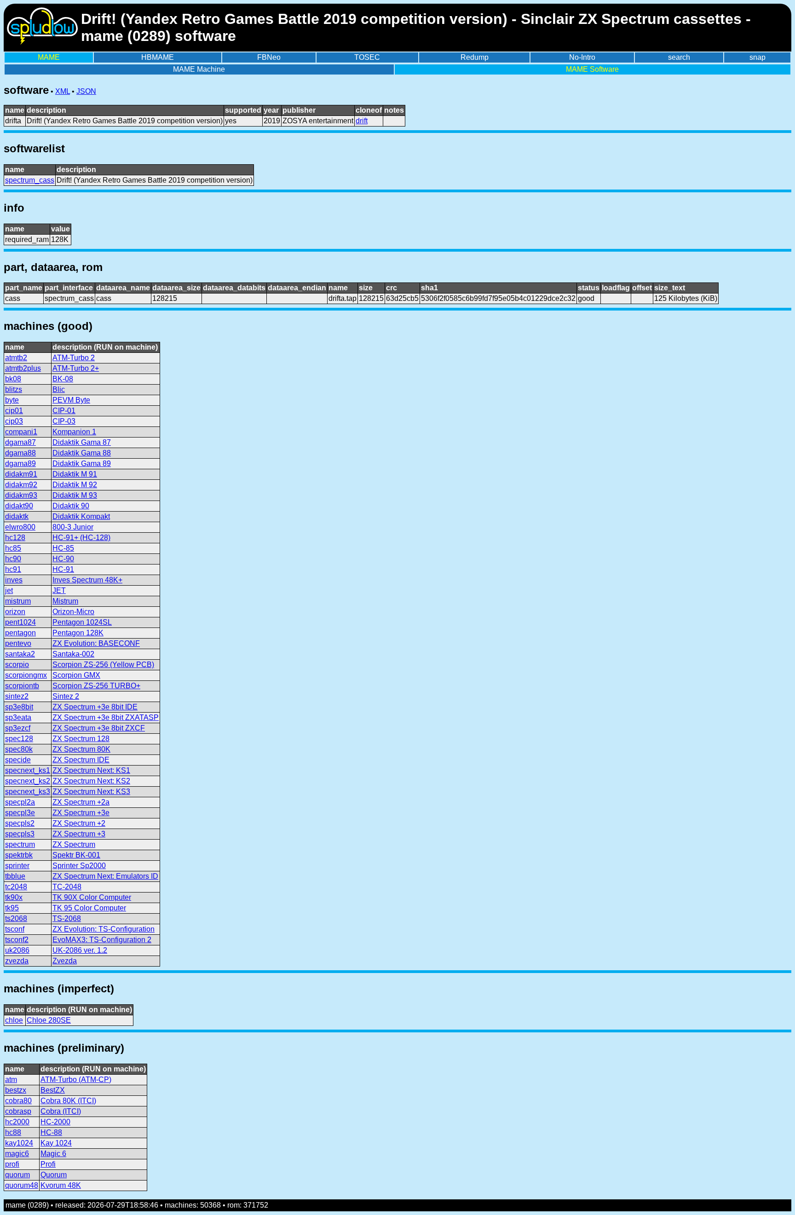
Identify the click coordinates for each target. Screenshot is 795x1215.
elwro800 (20, 527)
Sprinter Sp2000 (79, 866)
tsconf (14, 929)
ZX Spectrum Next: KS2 (91, 781)
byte (12, 400)
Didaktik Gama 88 (81, 453)
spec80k (19, 749)
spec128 (19, 739)
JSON (86, 91)
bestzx (15, 1090)
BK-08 (62, 379)
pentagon (20, 633)
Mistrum (65, 601)
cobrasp (18, 1111)
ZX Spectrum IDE (80, 760)
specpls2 (20, 823)
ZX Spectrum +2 (78, 823)
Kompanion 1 (74, 432)
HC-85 (63, 548)
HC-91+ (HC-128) (81, 537)
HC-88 (51, 1132)
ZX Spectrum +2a (80, 802)
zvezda (17, 961)
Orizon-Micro (73, 612)
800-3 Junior (72, 527)
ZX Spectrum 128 (80, 739)
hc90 (13, 559)
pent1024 (20, 622)
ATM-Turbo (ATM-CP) (75, 1079)
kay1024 (19, 1143)
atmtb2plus (23, 368)
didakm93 (21, 495)
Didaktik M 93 (74, 495)
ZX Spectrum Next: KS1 (91, 770)
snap (757, 57)
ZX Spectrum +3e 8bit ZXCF (98, 728)
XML (62, 91)
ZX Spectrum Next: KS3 (91, 791)
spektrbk (19, 855)
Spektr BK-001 (76, 855)
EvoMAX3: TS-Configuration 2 (101, 940)
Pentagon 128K (78, 633)
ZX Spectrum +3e (80, 813)
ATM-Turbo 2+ (75, 368)
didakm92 (21, 485)
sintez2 (17, 696)
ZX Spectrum (73, 844)
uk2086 (17, 950)
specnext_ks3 (27, 791)
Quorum (53, 1175)
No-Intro (582, 57)
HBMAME (157, 57)
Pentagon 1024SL (82, 622)
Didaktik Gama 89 (81, 463)
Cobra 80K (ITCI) (68, 1101)
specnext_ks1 (27, 770)
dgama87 (20, 442)
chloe (14, 1020)
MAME (49, 57)
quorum (17, 1175)
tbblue (15, 876)
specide (18, 760)
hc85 (13, 548)
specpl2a (20, 802)
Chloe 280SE (49, 1020)
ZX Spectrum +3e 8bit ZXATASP (105, 717)
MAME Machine (199, 69)
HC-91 (63, 569)
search (679, 57)
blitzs (13, 389)
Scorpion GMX (76, 675)
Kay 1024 (56, 1143)
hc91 (13, 569)
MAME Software (592, 69)
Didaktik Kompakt (81, 516)
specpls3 (20, 834)
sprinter (17, 866)
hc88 (13, 1132)
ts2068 (16, 918)
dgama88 (20, 453)
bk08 (13, 379)
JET (59, 590)
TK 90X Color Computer (91, 897)
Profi (48, 1164)
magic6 (17, 1153)
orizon (15, 612)
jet (9, 590)
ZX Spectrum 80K (81, 749)
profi (12, 1164)
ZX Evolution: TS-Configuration (103, 929)
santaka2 (20, 654)
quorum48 (21, 1185)
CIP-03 (63, 421)
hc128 (15, 537)
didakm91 (21, 474)
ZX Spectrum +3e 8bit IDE (95, 707)
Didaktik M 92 (74, 485)
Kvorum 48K (60, 1185)
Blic (58, 389)
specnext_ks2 (27, 781)
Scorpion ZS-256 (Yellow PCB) (103, 664)
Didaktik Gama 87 (81, 442)
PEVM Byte (71, 400)
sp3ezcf (17, 728)
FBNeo (269, 57)
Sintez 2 (65, 696)
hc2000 (17, 1122)
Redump (475, 57)
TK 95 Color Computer (89, 908)
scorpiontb (22, 686)
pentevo (18, 643)
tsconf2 (17, 940)
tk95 (12, 908)
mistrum (18, 601)
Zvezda (64, 961)
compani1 (21, 432)
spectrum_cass (29, 180)
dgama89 (20, 463)
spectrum (20, 844)
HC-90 (63, 559)
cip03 (14, 421)
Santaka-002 (73, 654)
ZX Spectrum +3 (78, 834)
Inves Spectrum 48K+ (87, 580)
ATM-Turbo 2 (73, 358)
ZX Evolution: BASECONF (96, 643)
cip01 (14, 411)
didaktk (17, 516)
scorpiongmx (26, 675)
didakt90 (19, 506)
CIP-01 (63, 411)
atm (11, 1079)
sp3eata (18, 717)
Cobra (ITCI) (60, 1111)
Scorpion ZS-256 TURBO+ (96, 686)
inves (14, 580)
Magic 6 (53, 1153)
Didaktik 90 (70, 506)
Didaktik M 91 (74, 474)
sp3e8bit (19, 707)
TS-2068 (66, 918)
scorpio (17, 664)
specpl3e (20, 813)
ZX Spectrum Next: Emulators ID (105, 876)
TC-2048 (66, 887)
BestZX (52, 1090)
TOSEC (367, 57)
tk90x (14, 897)
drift (362, 121)
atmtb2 (16, 358)
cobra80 (18, 1101)
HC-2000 (55, 1122)
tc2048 (16, 887)
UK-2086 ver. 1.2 (79, 950)
